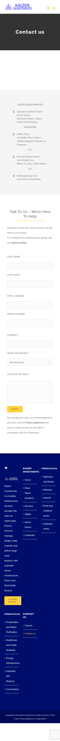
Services (29, 506)
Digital (28, 514)
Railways (47, 489)
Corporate (30, 535)
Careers (28, 625)
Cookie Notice (40, 719)
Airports (47, 497)
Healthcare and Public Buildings (11, 645)
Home (28, 480)
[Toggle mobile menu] (54, 8)
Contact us (30, 633)
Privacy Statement (35, 422)
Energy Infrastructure (11, 660)
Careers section (19, 242)
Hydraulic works (48, 526)
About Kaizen (28, 524)
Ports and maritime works (48, 511)
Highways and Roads (48, 479)
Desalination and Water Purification (11, 627)
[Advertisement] (30, 70)
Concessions (11, 689)
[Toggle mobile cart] (48, 8)
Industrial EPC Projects (10, 676)
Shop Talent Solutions (29, 493)
